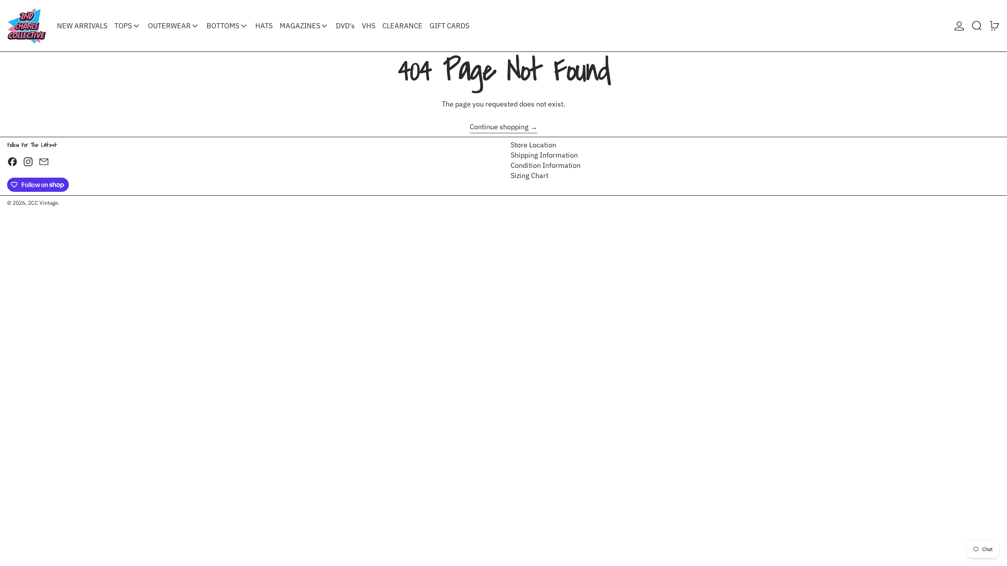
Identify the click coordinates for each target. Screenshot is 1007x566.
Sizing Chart (529, 175)
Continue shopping (499, 127)
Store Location (533, 144)
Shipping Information (544, 155)
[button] (977, 25)
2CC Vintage (43, 202)
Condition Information (546, 165)
